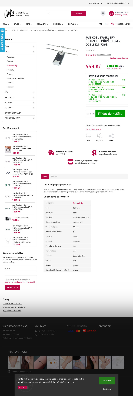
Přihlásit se (12, 287)
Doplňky (8, 108)
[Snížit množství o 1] (88, 114)
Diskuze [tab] (54, 177)
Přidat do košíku (110, 113)
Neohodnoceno (104, 55)
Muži (7, 51)
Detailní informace (93, 129)
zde (72, 382)
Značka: (119, 58)
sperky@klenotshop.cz (48, 331)
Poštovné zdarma (12, 311)
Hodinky (10, 87)
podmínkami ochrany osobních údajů (20, 282)
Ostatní (10, 82)
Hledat (79, 14)
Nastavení (22, 387)
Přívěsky (10, 70)
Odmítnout (107, 389)
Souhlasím (107, 380)
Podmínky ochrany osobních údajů (17, 338)
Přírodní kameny (13, 118)
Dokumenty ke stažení (14, 307)
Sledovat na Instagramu (22, 371)
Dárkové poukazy (13, 113)
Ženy (7, 46)
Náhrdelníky (12, 65)
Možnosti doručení (114, 68)
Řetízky (10, 61)
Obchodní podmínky (116, 3)
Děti (6, 92)
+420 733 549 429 (46, 334)
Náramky (11, 57)
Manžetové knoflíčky (15, 78)
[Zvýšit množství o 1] (93, 114)
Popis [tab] (45, 177)
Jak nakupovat (96, 3)
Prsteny (10, 74)
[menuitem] (7, 24)
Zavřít (119, 145)
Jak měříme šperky (12, 304)
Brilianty (9, 97)
